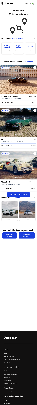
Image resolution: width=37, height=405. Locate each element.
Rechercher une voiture (18, 194)
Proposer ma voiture (26, 235)
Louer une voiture (9, 235)
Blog (5, 400)
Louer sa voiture (9, 392)
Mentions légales (9, 356)
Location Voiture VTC (10, 384)
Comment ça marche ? (11, 374)
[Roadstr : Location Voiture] (2, 3)
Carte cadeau (8, 371)
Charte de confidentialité (12, 359)
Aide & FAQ (7, 380)
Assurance (7, 377)
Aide (25, 3)
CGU (5, 353)
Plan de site (7, 363)
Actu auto (7, 403)
